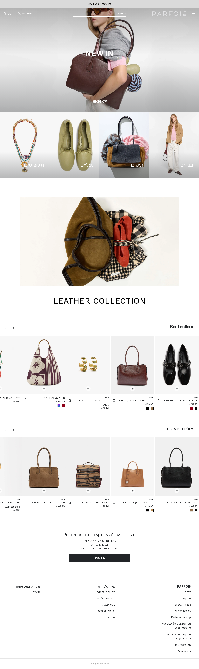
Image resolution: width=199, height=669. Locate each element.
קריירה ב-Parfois (181, 617)
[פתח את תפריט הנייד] (193, 13)
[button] (158, 401)
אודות (188, 592)
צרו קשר (110, 617)
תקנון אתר (185, 598)
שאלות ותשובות (106, 611)
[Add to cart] (177, 388)
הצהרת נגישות (183, 605)
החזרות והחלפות (106, 598)
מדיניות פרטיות (183, 611)
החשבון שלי (184, 651)
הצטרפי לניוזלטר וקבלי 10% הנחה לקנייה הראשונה (87, 4)
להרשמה (99, 557)
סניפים (36, 592)
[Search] (128, 13)
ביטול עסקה (108, 605)
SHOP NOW (99, 101)
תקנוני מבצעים (183, 645)
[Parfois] (169, 13)
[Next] (13, 328)
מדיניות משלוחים (106, 592)
